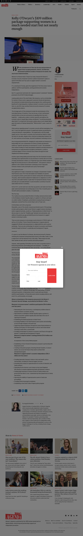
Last (39, 281)
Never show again (41, 288)
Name (28, 274)
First (28, 281)
